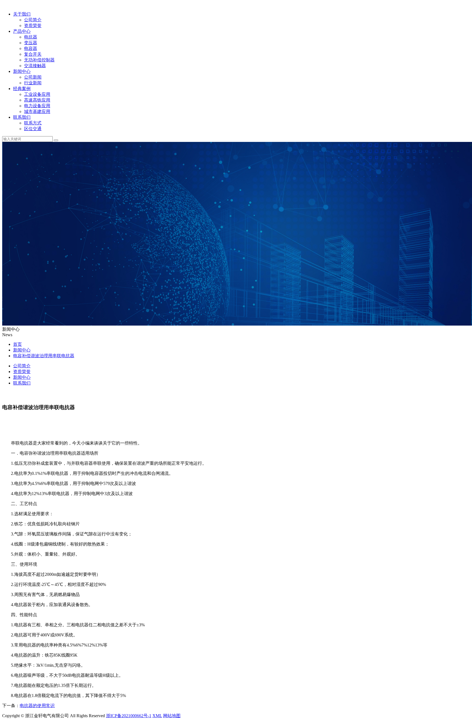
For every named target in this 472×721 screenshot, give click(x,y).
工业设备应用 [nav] (37, 94)
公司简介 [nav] (33, 19)
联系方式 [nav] (33, 123)
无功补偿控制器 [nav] (39, 60)
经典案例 (22, 88)
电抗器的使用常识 (37, 705)
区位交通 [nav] (33, 128)
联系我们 (22, 117)
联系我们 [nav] (22, 383)
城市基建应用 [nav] (37, 111)
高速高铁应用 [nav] (37, 100)
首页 (17, 344)
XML (157, 715)
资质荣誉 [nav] (33, 25)
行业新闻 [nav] (33, 83)
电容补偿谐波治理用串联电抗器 (43, 355)
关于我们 (22, 14)
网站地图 (172, 715)
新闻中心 (22, 71)
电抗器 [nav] (30, 37)
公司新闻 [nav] (33, 77)
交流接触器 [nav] (35, 65)
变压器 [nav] (30, 42)
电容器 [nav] (30, 48)
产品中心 (22, 31)
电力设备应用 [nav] (37, 105)
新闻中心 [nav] (22, 377)
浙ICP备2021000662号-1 (128, 715)
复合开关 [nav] (33, 54)
